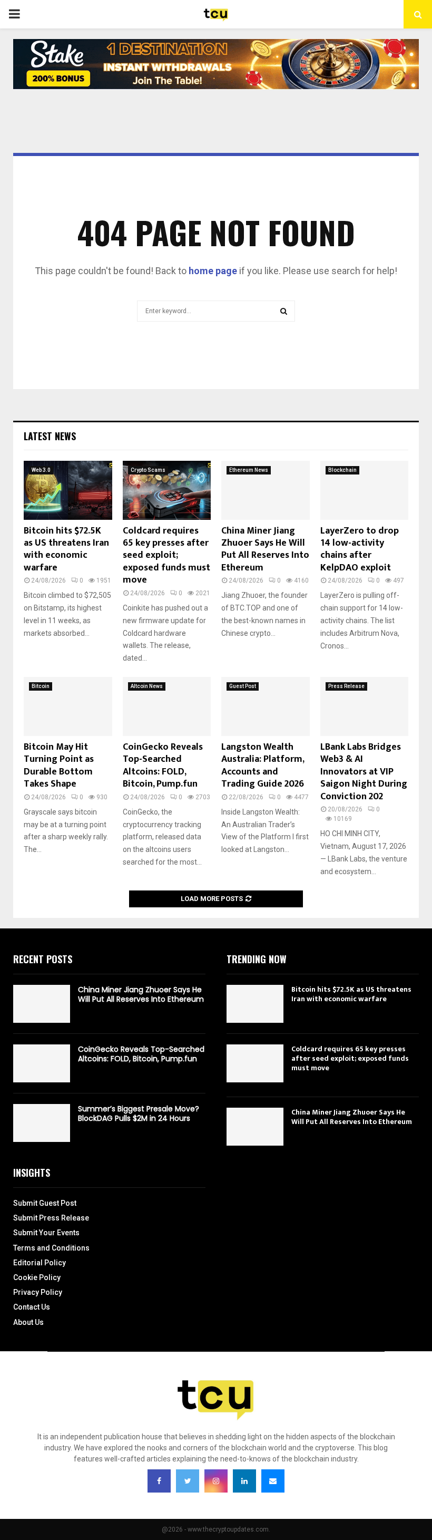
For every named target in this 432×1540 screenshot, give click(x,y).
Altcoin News (147, 686)
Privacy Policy (37, 1292)
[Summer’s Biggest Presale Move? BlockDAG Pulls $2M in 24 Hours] (41, 1123)
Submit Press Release (51, 1218)
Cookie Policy (37, 1277)
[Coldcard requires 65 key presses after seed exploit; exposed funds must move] (167, 490)
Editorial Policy (39, 1262)
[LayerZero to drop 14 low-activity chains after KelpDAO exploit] (364, 490)
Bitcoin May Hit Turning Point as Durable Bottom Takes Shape (59, 765)
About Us (28, 1322)
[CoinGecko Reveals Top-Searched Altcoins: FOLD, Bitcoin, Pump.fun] (167, 706)
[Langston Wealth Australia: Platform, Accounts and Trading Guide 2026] (265, 706)
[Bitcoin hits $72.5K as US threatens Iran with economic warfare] (68, 490)
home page (213, 270)
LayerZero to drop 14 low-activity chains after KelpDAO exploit (359, 549)
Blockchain (342, 470)
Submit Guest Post (44, 1203)
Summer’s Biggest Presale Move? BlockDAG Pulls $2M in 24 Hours (138, 1113)
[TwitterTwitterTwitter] (187, 1481)
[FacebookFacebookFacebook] (159, 1481)
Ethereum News (248, 470)
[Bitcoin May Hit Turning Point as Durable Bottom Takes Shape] (68, 706)
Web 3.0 (41, 470)
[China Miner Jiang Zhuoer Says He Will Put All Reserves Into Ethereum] (265, 490)
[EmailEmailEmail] (272, 1481)
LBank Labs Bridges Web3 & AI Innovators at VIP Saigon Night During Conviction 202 (363, 772)
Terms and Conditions (51, 1248)
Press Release (346, 686)
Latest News (50, 436)
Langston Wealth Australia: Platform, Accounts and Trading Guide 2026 (262, 765)
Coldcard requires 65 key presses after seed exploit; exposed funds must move (166, 555)
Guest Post (242, 686)
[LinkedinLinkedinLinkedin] (244, 1481)
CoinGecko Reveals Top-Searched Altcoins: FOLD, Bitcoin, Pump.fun (163, 765)
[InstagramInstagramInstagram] (216, 1481)
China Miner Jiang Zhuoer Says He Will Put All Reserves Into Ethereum (265, 549)
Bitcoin (41, 686)
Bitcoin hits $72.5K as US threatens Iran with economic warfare (66, 549)
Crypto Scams (148, 470)
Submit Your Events (46, 1232)
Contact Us (31, 1307)
